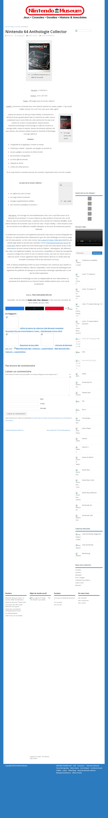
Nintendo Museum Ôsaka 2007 (15, 602)
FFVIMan (58, 770)
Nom (41, 399)
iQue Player (86, 428)
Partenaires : (81, 766)
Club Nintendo (87, 545)
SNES (84, 374)
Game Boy (86, 470)
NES (83, 352)
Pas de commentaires (47, 36)
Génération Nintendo (92, 766)
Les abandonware (11, 613)
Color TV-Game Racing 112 (92, 304)
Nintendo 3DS (87, 515)
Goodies (78, 570)
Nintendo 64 (87, 382)
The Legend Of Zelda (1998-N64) (50, 240)
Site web (43, 408)
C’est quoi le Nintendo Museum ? (64, 599)
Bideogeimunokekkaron (63, 773)
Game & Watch (87, 457)
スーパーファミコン (89, 360)
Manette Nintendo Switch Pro (15, 430)
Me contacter (82, 598)
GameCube (86, 392)
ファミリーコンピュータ (90, 338)
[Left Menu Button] (0, 776)
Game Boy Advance (89, 492)
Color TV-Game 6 (88, 274)
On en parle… (58, 602)
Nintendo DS (87, 505)
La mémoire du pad (96, 768)
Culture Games (74, 768)
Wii (83, 401)
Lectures (35, 36)
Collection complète (89, 260)
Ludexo (65, 770)
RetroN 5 (78, 585)
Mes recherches (83, 600)
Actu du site (58, 605)
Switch (84, 438)
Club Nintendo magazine (91, 534)
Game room (79, 583)
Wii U (84, 409)
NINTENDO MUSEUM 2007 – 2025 (66, 766)
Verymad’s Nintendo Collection (86, 770)
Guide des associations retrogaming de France (13, 610)
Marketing (86, 553)
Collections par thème (82, 580)
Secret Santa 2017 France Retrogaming (58, 430)
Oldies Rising (72, 770)
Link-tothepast (84, 768)
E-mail (42, 404)
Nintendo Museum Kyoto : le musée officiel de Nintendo (14, 599)
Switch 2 (85, 447)
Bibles (30, 36)
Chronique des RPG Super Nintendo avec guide (14, 605)
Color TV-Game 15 (89, 289)
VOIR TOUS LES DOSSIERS (13, 616)
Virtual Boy (86, 418)
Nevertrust (10, 36)
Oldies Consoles (77, 773)
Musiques (78, 575)
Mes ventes (82, 603)
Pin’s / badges (80, 578)
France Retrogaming (62, 768)
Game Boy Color (88, 480)
